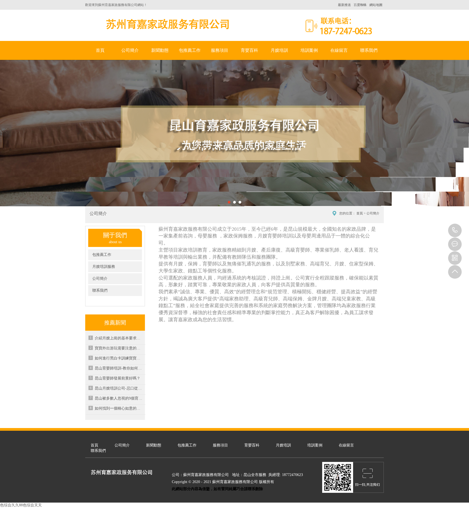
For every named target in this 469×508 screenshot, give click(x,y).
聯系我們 (369, 50)
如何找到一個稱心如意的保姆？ (119, 408)
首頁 (100, 50)
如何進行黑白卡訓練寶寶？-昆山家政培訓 (119, 358)
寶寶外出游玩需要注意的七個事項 (119, 348)
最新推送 (344, 5)
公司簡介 (130, 50)
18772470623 (455, 230)
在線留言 (339, 50)
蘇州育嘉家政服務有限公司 (166, 24)
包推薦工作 (190, 50)
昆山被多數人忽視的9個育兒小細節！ (119, 398)
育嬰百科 (249, 50)
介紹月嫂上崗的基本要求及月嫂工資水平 (119, 338)
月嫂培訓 (279, 50)
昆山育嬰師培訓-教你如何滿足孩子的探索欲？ (119, 368)
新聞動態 (160, 50)
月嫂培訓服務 (103, 267)
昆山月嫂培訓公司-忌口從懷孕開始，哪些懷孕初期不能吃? (119, 388)
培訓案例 (309, 50)
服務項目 (219, 50)
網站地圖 (375, 5)
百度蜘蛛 (360, 5)
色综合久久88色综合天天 (21, 505)
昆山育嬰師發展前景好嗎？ (117, 378)
